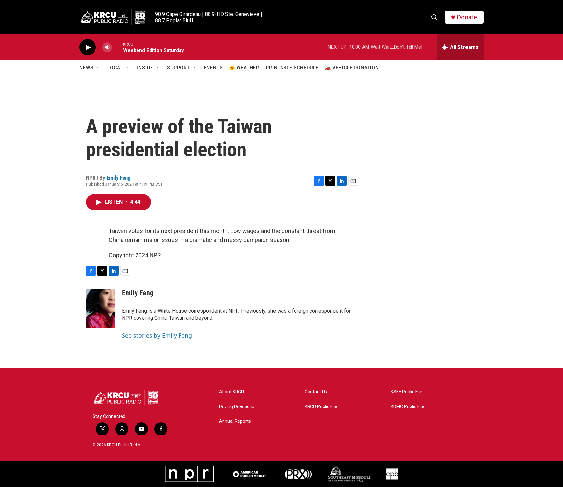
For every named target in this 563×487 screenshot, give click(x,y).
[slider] (118, 47)
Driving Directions (236, 406)
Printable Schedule (292, 67)
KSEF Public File (406, 392)
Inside (145, 67)
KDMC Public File (407, 406)
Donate (467, 17)
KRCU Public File (321, 406)
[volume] (107, 47)
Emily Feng (119, 177)
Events (213, 67)
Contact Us (316, 392)
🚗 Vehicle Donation (352, 67)
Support (178, 67)
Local (115, 67)
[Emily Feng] (100, 308)
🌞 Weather (244, 67)
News (86, 67)
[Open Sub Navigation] (98, 67)
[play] (87, 47)
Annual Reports (235, 421)
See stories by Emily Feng (157, 335)
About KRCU (231, 392)
